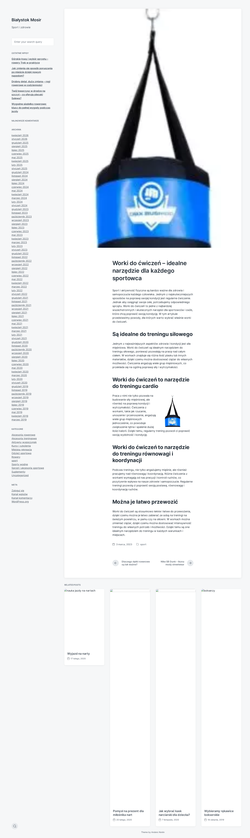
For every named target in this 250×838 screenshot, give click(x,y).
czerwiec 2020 (20, 364)
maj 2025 (17, 157)
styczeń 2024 (19, 205)
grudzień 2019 (20, 386)
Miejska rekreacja (22, 449)
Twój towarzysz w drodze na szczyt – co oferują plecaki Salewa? (28, 94)
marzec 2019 (19, 419)
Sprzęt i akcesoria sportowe (28, 468)
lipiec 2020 (18, 360)
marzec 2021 (19, 331)
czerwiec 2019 (20, 408)
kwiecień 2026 (20, 135)
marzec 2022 (19, 286)
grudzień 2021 (20, 297)
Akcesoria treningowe (24, 438)
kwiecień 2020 (20, 371)
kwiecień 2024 (20, 194)
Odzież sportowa (21, 453)
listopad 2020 (20, 345)
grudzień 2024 (20, 172)
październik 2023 (22, 216)
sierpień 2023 (19, 224)
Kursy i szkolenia (21, 445)
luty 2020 (17, 379)
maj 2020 (17, 368)
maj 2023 (17, 235)
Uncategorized (20, 475)
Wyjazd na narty (78, 653)
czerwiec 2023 (20, 231)
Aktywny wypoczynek (24, 442)
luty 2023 (17, 246)
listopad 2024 (20, 175)
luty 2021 (17, 334)
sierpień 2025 (19, 146)
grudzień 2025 (20, 142)
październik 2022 (22, 260)
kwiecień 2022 (20, 283)
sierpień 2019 (19, 401)
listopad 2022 (19, 257)
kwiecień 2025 (20, 161)
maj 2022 (17, 279)
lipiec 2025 (18, 150)
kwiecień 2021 (20, 327)
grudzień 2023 (20, 209)
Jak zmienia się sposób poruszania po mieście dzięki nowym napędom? (32, 72)
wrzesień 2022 (20, 264)
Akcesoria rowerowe (23, 434)
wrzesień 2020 (20, 353)
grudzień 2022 (20, 253)
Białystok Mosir (26, 19)
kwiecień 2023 (20, 238)
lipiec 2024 (18, 183)
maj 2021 (17, 323)
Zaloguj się (18, 490)
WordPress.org (20, 501)
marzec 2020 (19, 375)
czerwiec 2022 (20, 275)
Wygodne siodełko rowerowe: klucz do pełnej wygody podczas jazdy (31, 108)
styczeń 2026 (19, 139)
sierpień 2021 (19, 312)
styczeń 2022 (19, 294)
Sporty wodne (20, 464)
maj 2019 (17, 412)
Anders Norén (157, 832)
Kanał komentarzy (22, 498)
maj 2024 (17, 190)
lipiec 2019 (18, 404)
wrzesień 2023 (20, 220)
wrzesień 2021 (20, 308)
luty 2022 (17, 290)
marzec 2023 (19, 242)
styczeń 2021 (19, 338)
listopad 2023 (20, 212)
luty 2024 (17, 201)
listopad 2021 (19, 301)
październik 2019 (21, 393)
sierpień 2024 (19, 179)
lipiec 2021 (18, 316)
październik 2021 (21, 305)
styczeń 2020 (19, 382)
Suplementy (18, 471)
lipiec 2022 (18, 272)
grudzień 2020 (20, 342)
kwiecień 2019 (20, 416)
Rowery (16, 457)
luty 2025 (17, 164)
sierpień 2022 (19, 268)
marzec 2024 (19, 198)
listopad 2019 (19, 390)
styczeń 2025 (19, 168)
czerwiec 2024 (20, 187)
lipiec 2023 (18, 227)
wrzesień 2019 (20, 397)
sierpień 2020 (19, 357)
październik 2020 (22, 349)
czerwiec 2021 (20, 320)
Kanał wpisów (20, 494)
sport (15, 460)
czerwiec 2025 (20, 153)
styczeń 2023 (19, 249)
